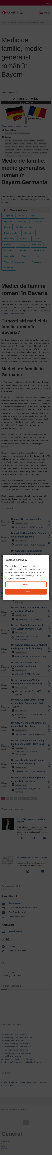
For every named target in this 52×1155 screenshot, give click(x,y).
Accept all (26, 592)
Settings (26, 584)
